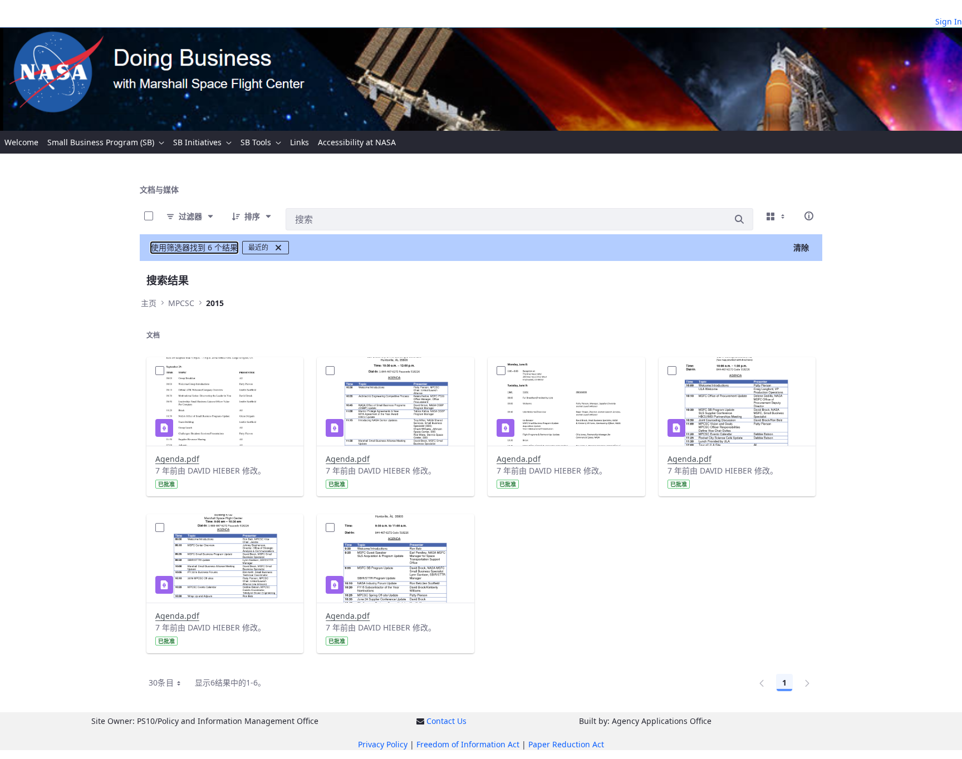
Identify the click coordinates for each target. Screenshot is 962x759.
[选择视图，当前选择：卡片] (776, 216)
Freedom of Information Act (467, 744)
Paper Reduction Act (566, 744)
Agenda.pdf (177, 459)
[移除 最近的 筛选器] (278, 247)
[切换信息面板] (809, 216)
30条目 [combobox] (161, 682)
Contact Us (446, 721)
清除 (801, 247)
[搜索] (739, 219)
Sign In (948, 21)
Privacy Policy (383, 744)
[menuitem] (21, 142)
